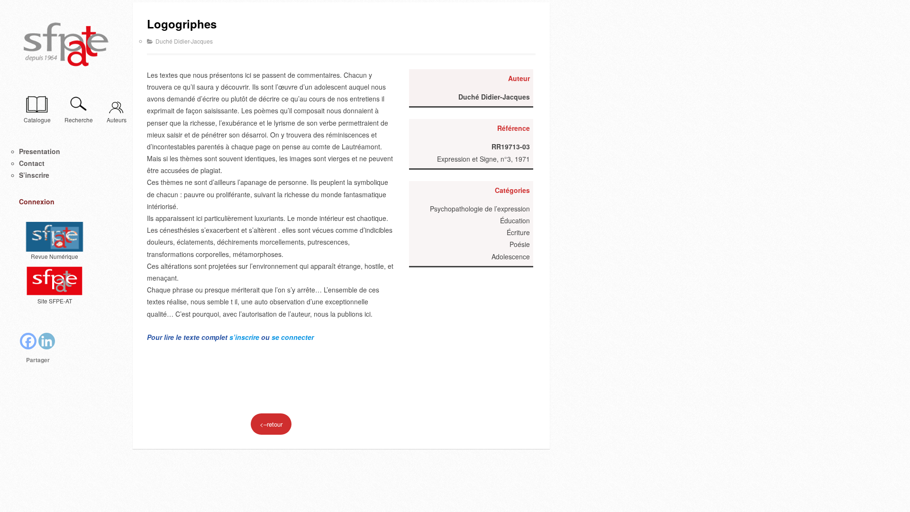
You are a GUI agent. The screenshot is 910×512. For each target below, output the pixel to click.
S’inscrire (34, 175)
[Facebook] (28, 341)
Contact (32, 163)
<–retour (271, 424)
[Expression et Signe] (66, 45)
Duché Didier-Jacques (184, 41)
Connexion (37, 201)
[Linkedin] (46, 341)
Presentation (39, 151)
